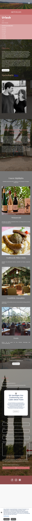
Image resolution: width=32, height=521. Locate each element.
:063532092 (7, 381)
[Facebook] (12, 480)
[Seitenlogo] (16, 5)
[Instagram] (16, 480)
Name (3, 421)
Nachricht (4, 441)
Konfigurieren (6, 516)
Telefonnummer (5, 434)
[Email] (20, 480)
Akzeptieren (16, 411)
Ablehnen (13, 519)
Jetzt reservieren (5, 70)
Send (16, 467)
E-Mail (3, 428)
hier (16, 75)
